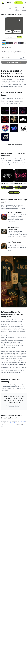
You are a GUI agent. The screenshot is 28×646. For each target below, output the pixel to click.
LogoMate (22, 421)
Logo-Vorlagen (10, 9)
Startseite (3, 9)
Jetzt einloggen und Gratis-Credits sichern (14, 65)
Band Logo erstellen (17, 9)
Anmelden (18, 2)
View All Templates (14, 192)
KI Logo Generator (15, 422)
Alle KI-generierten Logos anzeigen (14, 144)
